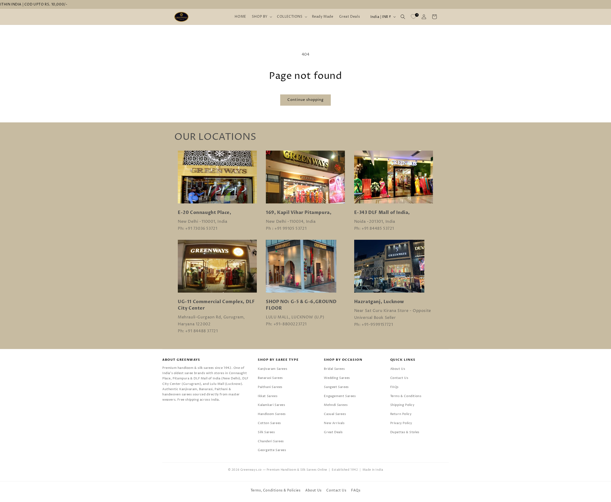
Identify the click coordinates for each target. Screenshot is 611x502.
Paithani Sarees (270, 387)
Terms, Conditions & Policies (276, 490)
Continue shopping (305, 99)
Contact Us (399, 378)
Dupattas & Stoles (404, 432)
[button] (261, 17)
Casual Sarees (335, 414)
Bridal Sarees (334, 369)
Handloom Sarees (272, 414)
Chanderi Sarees (271, 441)
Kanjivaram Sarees (272, 369)
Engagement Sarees (340, 396)
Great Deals (333, 432)
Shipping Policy (402, 405)
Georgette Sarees (272, 450)
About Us (397, 369)
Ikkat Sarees (267, 396)
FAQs (394, 387)
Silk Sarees (266, 432)
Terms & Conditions (405, 396)
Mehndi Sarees (336, 405)
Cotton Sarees (269, 423)
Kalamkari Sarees (271, 405)
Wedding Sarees (337, 378)
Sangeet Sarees (336, 387)
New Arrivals (334, 423)
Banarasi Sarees (270, 378)
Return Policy (401, 414)
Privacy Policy (401, 423)
